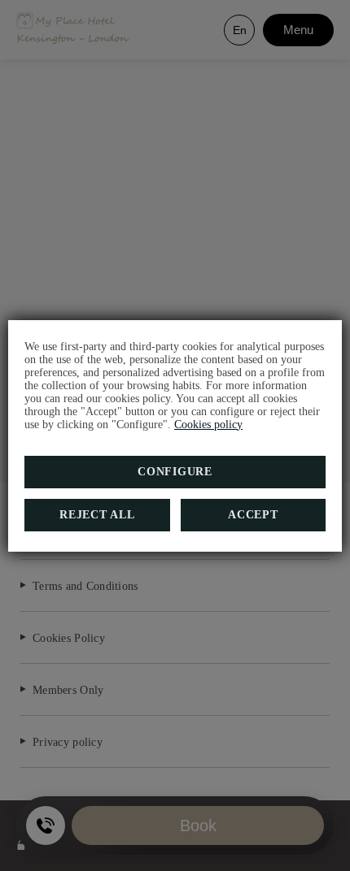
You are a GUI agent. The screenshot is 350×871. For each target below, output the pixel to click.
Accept (253, 515)
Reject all (96, 515)
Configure (175, 472)
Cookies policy (208, 424)
